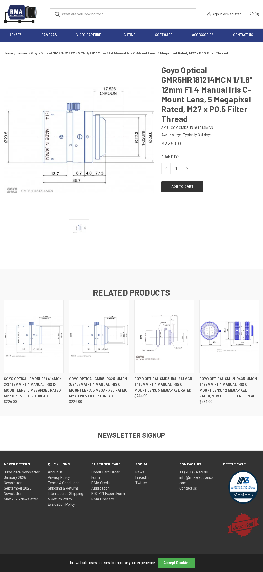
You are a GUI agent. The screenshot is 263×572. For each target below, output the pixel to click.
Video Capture (88, 35)
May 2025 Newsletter (21, 499)
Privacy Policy (59, 477)
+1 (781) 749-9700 (194, 472)
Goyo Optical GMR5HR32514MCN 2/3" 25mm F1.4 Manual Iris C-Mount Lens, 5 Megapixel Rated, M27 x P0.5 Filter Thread (98, 388)
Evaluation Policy (61, 504)
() (256, 14)
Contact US (243, 35)
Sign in (217, 14)
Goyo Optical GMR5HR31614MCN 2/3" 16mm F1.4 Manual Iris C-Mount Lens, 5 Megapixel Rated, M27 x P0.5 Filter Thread (33, 388)
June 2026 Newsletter (22, 472)
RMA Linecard (102, 499)
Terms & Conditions (63, 483)
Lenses (16, 35)
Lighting (128, 35)
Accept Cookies (176, 563)
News (139, 472)
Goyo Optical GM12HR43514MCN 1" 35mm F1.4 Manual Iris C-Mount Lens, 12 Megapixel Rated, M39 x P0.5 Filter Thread (228, 388)
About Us (55, 472)
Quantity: (170, 157)
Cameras (49, 35)
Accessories (202, 35)
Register (234, 14)
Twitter (141, 483)
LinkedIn (142, 477)
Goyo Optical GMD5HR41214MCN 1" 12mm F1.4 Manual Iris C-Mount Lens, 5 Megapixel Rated (163, 385)
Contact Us (188, 488)
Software (163, 35)
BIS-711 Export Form (108, 494)
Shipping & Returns (63, 488)
